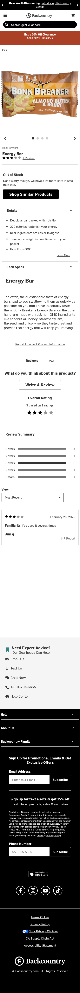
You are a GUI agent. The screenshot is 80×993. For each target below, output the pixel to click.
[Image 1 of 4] (33, 138)
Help (4, 714)
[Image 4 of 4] (47, 138)
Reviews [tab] (32, 360)
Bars (4, 50)
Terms (40, 835)
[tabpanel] (40, 465)
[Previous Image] (5, 138)
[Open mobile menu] (5, 15)
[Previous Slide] (2, 5)
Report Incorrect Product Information (40, 344)
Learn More (63, 255)
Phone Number (20, 843)
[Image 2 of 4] (37, 138)
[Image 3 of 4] (42, 138)
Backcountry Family (15, 741)
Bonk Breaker (10, 148)
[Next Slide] (77, 5)
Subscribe (60, 779)
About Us (7, 728)
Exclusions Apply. (18, 814)
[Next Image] (74, 138)
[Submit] (6, 24)
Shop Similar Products (30, 194)
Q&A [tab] (51, 360)
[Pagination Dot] (35, 42)
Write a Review (40, 384)
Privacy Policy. (53, 835)
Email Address (20, 771)
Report (70, 538)
